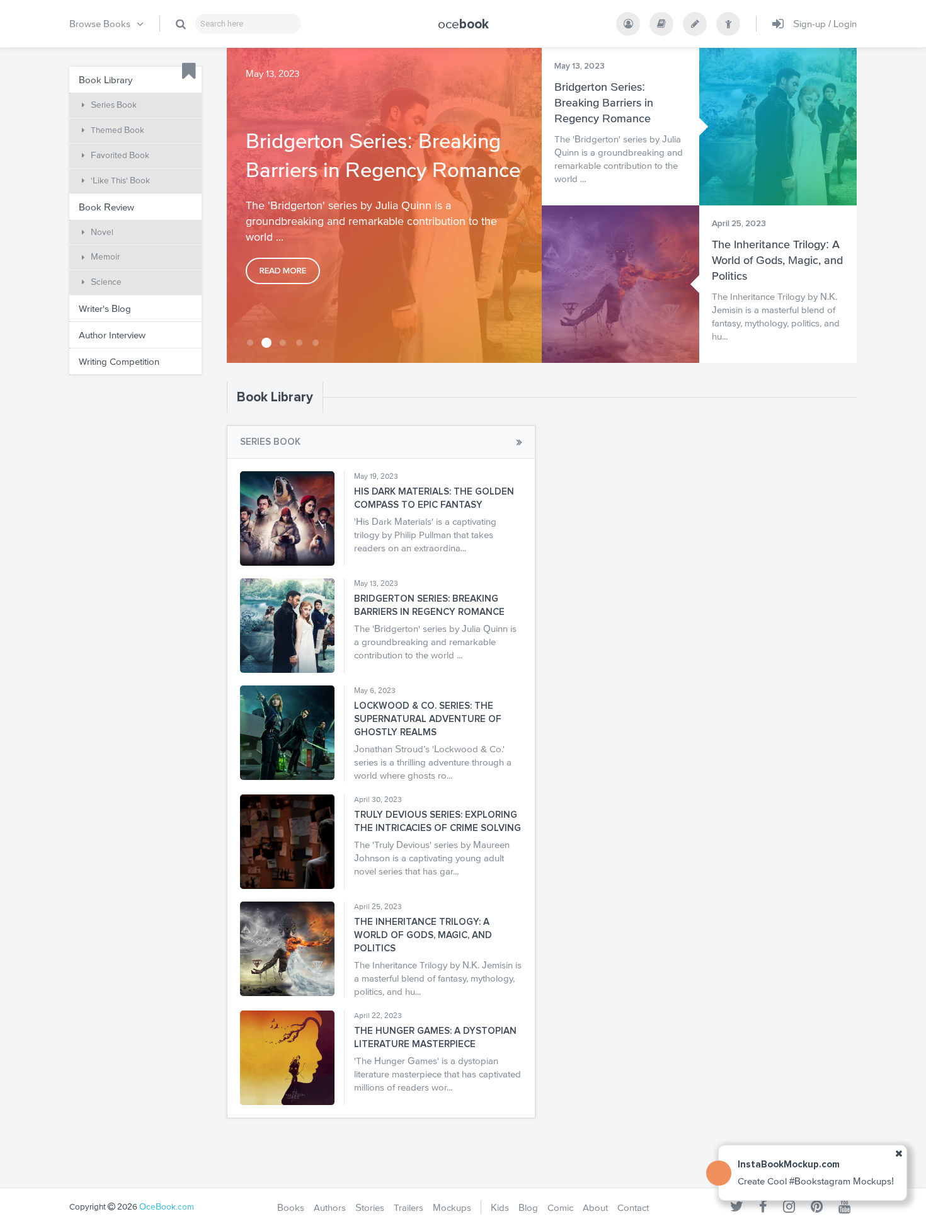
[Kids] (728, 24)
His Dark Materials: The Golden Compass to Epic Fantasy (434, 498)
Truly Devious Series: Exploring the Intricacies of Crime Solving (437, 821)
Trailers (408, 1207)
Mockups (452, 1207)
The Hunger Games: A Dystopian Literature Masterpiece (435, 1037)
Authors (330, 1207)
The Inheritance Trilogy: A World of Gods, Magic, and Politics (777, 260)
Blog (528, 1207)
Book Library (275, 397)
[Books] (661, 24)
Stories (369, 1207)
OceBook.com (166, 1207)
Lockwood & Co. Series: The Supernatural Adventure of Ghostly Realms (427, 719)
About (595, 1207)
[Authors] (628, 24)
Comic (560, 1207)
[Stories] (695, 24)
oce (463, 24)
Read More (283, 270)
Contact (633, 1207)
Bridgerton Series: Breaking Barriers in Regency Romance (383, 155)
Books (290, 1207)
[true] (181, 24)
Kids (500, 1207)
